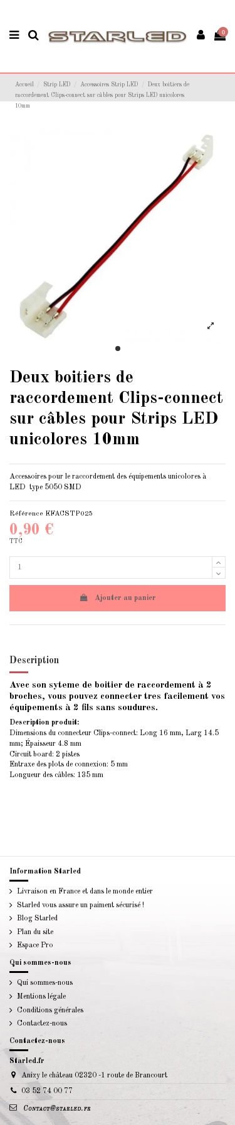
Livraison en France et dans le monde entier (85, 891)
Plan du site (35, 932)
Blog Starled (37, 918)
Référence (26, 513)
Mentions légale (41, 996)
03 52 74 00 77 (47, 1091)
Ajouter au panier (125, 598)
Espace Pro (35, 945)
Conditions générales (50, 1010)
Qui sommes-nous (45, 983)
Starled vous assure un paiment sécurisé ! (80, 905)
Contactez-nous (42, 1023)
